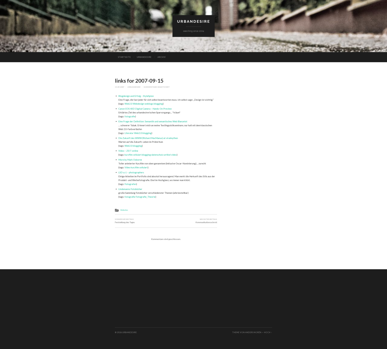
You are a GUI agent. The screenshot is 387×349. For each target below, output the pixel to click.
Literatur (129, 133)
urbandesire (193, 21)
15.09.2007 (119, 87)
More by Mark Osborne (130, 159)
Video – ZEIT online (128, 150)
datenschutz (157, 154)
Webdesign (138, 103)
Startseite (124, 57)
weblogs (149, 103)
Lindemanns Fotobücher (130, 189)
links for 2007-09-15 (139, 80)
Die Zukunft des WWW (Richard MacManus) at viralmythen (148, 138)
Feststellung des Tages (125, 220)
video (174, 154)
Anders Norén (253, 332)
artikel (167, 154)
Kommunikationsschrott (206, 220)
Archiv (162, 57)
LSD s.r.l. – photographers (131, 172)
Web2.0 (128, 103)
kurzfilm (129, 154)
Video (127, 167)
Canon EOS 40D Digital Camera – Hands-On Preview (145, 108)
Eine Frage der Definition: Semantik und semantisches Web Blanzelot (152, 121)
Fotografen (130, 184)
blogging (158, 103)
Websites (124, 210)
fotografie (130, 116)
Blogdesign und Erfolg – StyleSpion (136, 96)
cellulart (137, 154)
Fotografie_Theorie (145, 196)
